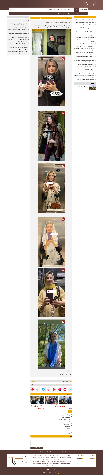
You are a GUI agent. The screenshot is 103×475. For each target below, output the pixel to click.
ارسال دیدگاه (37, 447)
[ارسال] (33, 381)
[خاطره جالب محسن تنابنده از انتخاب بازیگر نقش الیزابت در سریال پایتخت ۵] (37, 400)
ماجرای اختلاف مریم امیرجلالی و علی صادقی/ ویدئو (84, 24)
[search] (10, 9)
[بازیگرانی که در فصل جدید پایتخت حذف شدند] (51, 400)
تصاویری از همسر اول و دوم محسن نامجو (19, 20)
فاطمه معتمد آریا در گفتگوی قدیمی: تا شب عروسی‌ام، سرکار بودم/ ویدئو (85, 27)
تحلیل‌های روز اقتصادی (65, 417)
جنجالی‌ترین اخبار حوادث (64, 419)
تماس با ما (55, 469)
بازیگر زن (80, 455)
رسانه (77, 13)
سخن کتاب (49, 9)
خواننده (91, 458)
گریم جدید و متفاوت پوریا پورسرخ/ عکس (86, 64)
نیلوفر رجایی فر (59, 374)
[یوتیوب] (65, 390)
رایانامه (71, 443)
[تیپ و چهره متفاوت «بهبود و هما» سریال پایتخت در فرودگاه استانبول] (65, 400)
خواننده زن (91, 461)
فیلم (81, 461)
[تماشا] (54, 390)
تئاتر (69, 13)
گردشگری (60, 13)
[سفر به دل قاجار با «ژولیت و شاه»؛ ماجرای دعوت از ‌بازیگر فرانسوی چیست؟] (92, 87)
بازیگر (92, 455)
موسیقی (81, 13)
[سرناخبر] (90, 4)
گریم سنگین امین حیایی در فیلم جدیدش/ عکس (17, 27)
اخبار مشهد (67, 431)
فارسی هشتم (67, 433)
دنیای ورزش (67, 428)
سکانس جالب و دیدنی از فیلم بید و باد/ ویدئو (85, 22)
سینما (86, 13)
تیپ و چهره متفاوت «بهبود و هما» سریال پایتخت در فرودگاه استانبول (66, 406)
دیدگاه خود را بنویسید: (55, 438)
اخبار (76, 9)
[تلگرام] (58, 385)
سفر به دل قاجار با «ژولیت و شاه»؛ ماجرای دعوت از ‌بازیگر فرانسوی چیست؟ (82, 87)
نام (71, 439)
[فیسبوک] (54, 385)
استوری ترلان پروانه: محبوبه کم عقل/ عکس (85, 46)
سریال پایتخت (67, 374)
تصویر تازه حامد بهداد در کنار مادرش (87, 43)
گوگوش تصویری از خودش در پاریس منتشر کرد (85, 37)
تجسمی (65, 13)
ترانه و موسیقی (67, 422)
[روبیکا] (38, 390)
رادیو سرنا (70, 9)
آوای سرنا (63, 9)
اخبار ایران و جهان (66, 424)
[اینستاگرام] (49, 390)
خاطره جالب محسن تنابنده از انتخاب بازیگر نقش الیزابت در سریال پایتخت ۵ (37, 406)
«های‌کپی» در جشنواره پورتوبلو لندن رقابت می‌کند (84, 66)
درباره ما (47, 469)
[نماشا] (33, 390)
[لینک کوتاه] (35, 381)
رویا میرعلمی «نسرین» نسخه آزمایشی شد (86, 73)
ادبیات (73, 13)
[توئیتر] (56, 385)
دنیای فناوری (67, 426)
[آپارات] (59, 390)
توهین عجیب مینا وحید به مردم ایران (19, 37)
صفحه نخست (83, 9)
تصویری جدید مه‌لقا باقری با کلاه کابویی (86, 35)
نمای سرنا (56, 9)
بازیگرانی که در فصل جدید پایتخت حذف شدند (52, 406)
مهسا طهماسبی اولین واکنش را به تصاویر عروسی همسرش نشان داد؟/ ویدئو (19, 23)
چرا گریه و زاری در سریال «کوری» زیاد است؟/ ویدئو (84, 20)
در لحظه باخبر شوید (66, 415)
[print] (32, 381)
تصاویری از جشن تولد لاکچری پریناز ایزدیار (85, 79)
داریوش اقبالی (79, 458)
